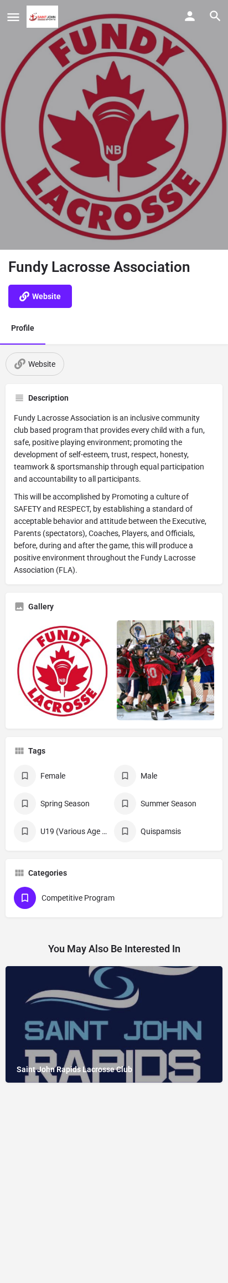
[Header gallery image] (114, 125)
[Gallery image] (62, 670)
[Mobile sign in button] (190, 16)
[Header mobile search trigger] (215, 16)
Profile (22, 328)
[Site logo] (44, 17)
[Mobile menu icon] (13, 17)
